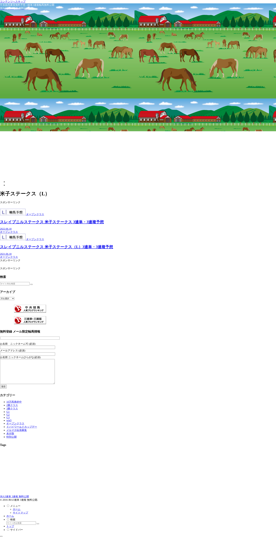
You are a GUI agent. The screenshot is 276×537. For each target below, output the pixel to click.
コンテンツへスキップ (13, 1)
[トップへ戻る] (1, 536)
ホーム (16, 509)
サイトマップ (20, 512)
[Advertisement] (138, 155)
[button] (31, 284)
